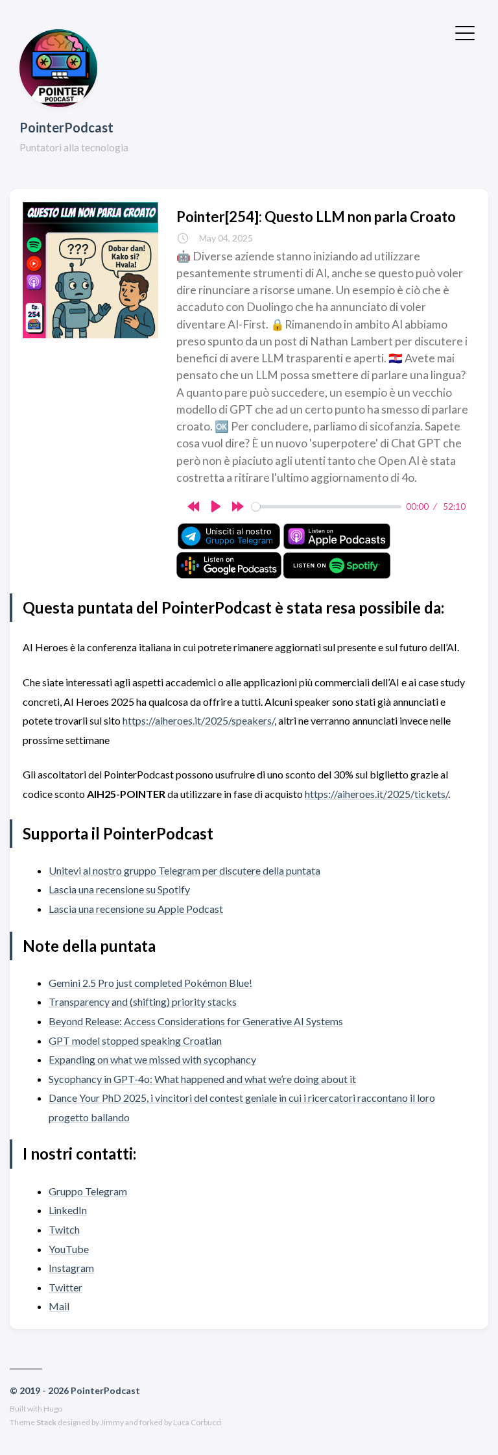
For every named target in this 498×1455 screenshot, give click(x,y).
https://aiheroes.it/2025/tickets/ (376, 794)
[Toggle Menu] (465, 31)
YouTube (69, 1249)
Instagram (71, 1268)
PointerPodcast (66, 127)
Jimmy (112, 1422)
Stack (46, 1422)
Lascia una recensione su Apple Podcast (136, 908)
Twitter (65, 1287)
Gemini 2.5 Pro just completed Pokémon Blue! (150, 982)
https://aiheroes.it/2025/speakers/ (198, 720)
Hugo (52, 1408)
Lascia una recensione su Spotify (119, 889)
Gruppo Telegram (88, 1191)
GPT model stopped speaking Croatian (135, 1040)
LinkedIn (68, 1210)
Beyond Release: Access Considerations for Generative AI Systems (196, 1021)
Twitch (64, 1229)
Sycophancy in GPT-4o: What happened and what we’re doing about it (202, 1079)
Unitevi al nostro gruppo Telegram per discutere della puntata (184, 870)
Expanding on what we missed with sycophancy (152, 1059)
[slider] (326, 507)
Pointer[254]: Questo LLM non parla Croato (316, 216)
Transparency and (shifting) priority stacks (143, 1001)
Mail (59, 1306)
